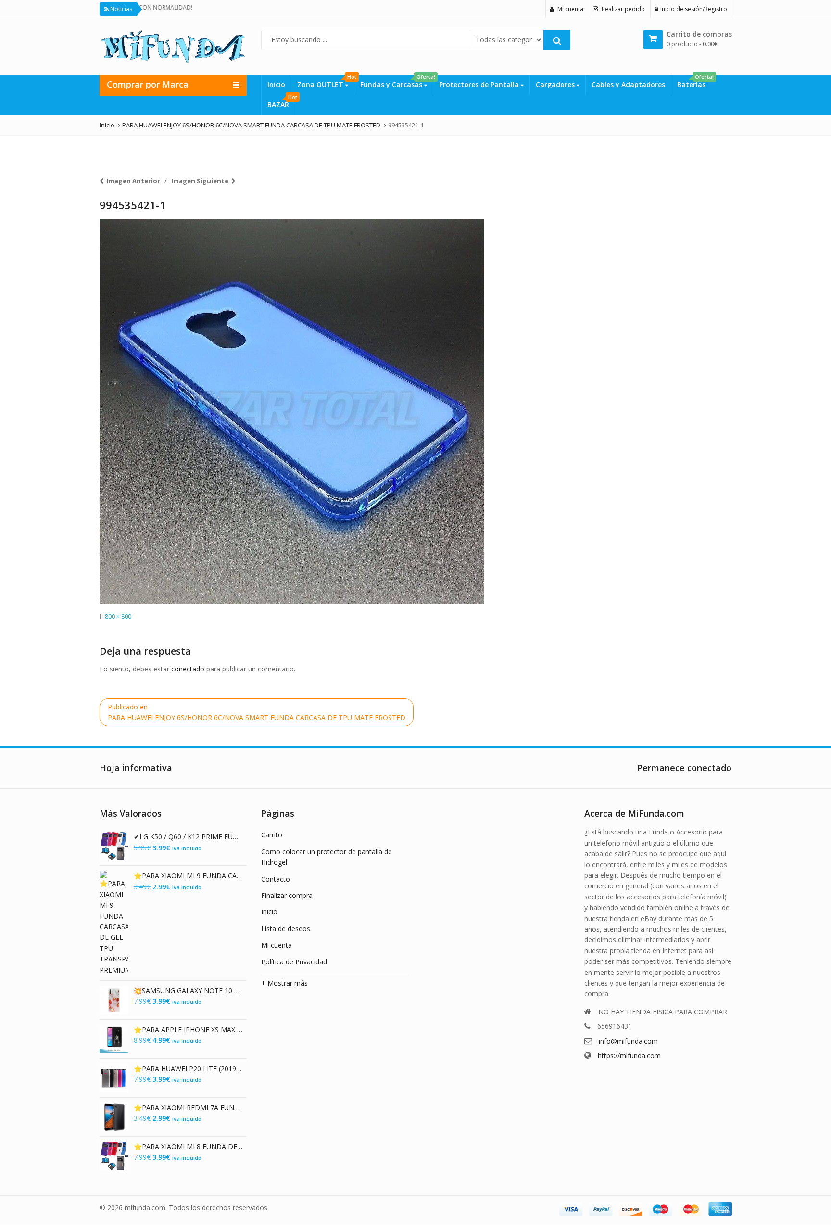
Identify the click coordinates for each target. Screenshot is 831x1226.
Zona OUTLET (325, 82)
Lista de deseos (285, 928)
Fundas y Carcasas (396, 82)
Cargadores (556, 84)
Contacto (275, 879)
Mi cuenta (276, 944)
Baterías (694, 82)
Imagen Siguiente (199, 181)
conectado (187, 668)
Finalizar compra (287, 895)
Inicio (276, 84)
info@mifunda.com (628, 1041)
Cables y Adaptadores (628, 84)
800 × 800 (118, 616)
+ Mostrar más (284, 982)
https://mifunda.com (629, 1055)
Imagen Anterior (133, 181)
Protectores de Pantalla (480, 84)
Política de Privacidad (294, 961)
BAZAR (281, 102)
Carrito (271, 834)
